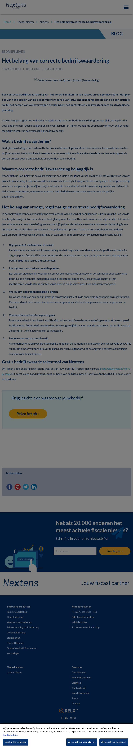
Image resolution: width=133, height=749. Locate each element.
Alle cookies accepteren (81, 742)
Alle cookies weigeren (113, 742)
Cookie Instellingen (15, 742)
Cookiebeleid (10, 735)
